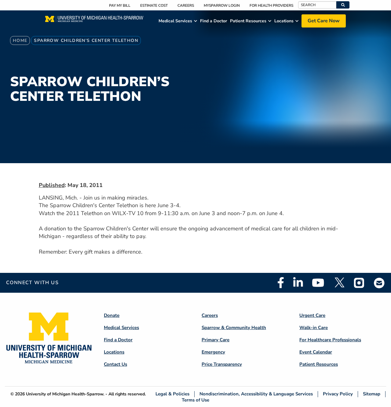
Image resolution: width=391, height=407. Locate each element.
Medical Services (121, 327)
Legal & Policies (172, 394)
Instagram (359, 282)
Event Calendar (315, 352)
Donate (111, 315)
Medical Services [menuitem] (175, 21)
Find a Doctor (118, 340)
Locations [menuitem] (284, 21)
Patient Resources (318, 364)
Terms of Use (195, 399)
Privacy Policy (338, 394)
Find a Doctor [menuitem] (213, 21)
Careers (185, 5)
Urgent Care (312, 315)
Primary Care (215, 340)
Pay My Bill (119, 5)
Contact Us (115, 364)
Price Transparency (222, 364)
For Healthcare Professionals (330, 340)
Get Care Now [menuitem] (324, 20)
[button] (342, 5)
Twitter (339, 282)
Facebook (280, 282)
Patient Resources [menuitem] (248, 21)
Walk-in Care (313, 327)
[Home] (94, 21)
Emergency (213, 352)
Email (379, 283)
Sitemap (371, 394)
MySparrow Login (222, 5)
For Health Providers (271, 5)
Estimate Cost (154, 5)
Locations (114, 352)
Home (20, 40)
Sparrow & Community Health (234, 327)
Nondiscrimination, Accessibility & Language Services (256, 394)
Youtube (318, 282)
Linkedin (298, 282)
